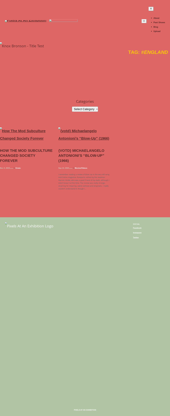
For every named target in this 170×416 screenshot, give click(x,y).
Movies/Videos (81, 168)
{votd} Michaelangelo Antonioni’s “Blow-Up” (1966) (81, 156)
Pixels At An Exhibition (85, 410)
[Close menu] (150, 9)
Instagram (137, 233)
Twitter (136, 237)
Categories (85, 101)
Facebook (137, 228)
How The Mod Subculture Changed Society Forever (26, 156)
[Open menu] (144, 21)
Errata (18, 168)
